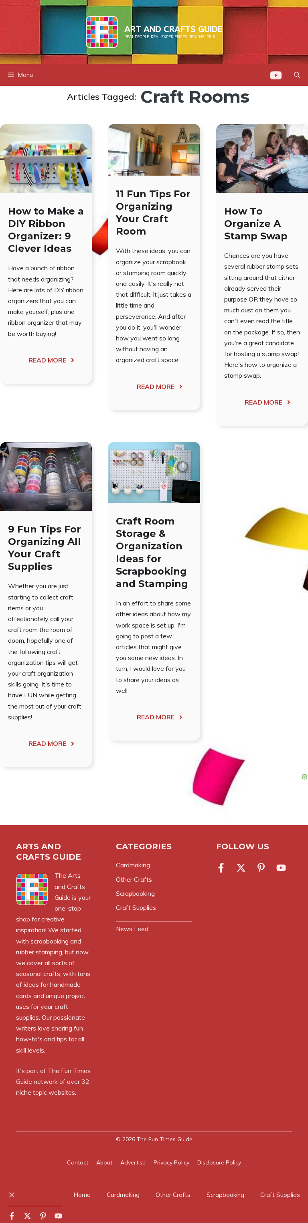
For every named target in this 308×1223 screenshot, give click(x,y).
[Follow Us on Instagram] (261, 868)
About (104, 1162)
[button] (297, 75)
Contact (77, 1162)
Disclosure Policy (219, 1162)
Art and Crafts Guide (173, 29)
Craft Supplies (280, 1195)
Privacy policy (171, 1162)
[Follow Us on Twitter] (241, 868)
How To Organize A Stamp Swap (256, 223)
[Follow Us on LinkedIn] (281, 868)
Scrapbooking (225, 1195)
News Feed (132, 929)
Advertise (133, 1162)
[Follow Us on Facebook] (222, 868)
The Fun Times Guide (164, 1139)
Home (82, 1195)
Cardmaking (123, 1195)
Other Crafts (173, 1195)
